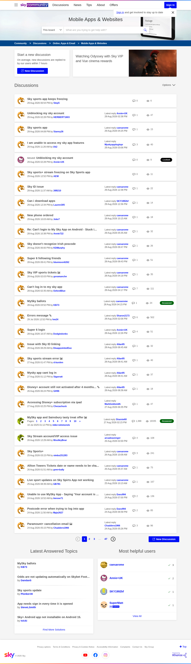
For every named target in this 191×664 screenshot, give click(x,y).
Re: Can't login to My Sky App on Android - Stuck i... (62, 229)
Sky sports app (37, 127)
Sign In (170, 5)
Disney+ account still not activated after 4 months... (62, 387)
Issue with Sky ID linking (43, 344)
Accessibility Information (107, 647)
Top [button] (184, 646)
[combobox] (102, 30)
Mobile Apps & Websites (96, 19)
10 (75, 421)
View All (137, 616)
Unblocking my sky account (45, 113)
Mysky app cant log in (41, 372)
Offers (114, 5)
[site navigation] (16, 5)
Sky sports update (29, 590)
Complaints (125, 647)
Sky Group (149, 647)
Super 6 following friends (44, 258)
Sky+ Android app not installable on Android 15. (49, 617)
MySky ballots (36, 301)
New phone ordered (40, 215)
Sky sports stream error (43, 358)
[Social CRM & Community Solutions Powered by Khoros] (180, 655)
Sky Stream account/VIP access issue (52, 436)
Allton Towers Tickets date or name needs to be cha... (63, 465)
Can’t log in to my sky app (44, 286)
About (101, 5)
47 (105, 539)
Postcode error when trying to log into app (55, 508)
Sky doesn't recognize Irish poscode (51, 243)
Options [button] (166, 85)
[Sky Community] (34, 5)
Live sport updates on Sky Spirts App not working (60, 480)
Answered (167, 303)
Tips (89, 5)
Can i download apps (41, 200)
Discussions (60, 5)
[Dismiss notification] (173, 12)
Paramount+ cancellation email (48, 523)
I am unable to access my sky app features (55, 142)
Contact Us (137, 647)
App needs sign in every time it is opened (45, 603)
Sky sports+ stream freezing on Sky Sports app (58, 172)
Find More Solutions (54, 629)
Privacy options (44, 647)
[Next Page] (113, 539)
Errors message (38, 315)
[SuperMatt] (112, 607)
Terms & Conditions (61, 647)
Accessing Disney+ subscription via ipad (54, 402)
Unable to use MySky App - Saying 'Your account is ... (63, 494)
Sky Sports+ (35, 451)
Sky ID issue (35, 186)
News (77, 5)
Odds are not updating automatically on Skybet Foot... (53, 576)
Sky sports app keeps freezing (47, 99)
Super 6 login (36, 329)
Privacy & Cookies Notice (83, 647)
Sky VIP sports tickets (42, 272)
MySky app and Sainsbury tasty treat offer (55, 417)
